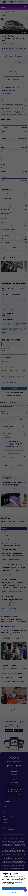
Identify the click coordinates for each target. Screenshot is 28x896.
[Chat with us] (25, 890)
